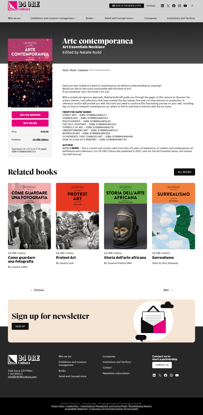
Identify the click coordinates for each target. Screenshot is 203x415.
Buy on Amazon (30, 114)
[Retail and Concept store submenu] (134, 18)
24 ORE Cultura (41, 139)
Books (73, 70)
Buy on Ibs (30, 123)
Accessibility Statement (76, 408)
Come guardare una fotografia (21, 259)
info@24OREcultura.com (22, 376)
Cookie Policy (72, 406)
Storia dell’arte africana (125, 257)
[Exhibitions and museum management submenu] (75, 18)
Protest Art (66, 257)
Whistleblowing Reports (140, 406)
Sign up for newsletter (128, 5)
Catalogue (83, 70)
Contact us (162, 364)
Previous (39, 289)
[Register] (101, 320)
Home (65, 70)
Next (166, 289)
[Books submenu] (94, 18)
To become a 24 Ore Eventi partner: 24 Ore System (113, 408)
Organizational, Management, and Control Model (104, 406)
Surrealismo (163, 257)
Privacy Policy (58, 406)
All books (184, 171)
